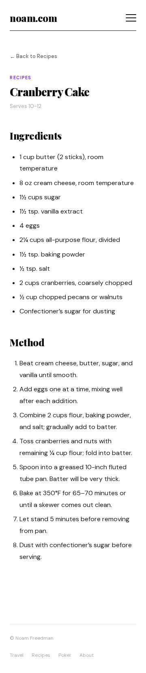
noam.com (33, 17)
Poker (64, 655)
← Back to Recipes (33, 56)
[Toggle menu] (131, 18)
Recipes (41, 655)
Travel (17, 655)
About (86, 655)
